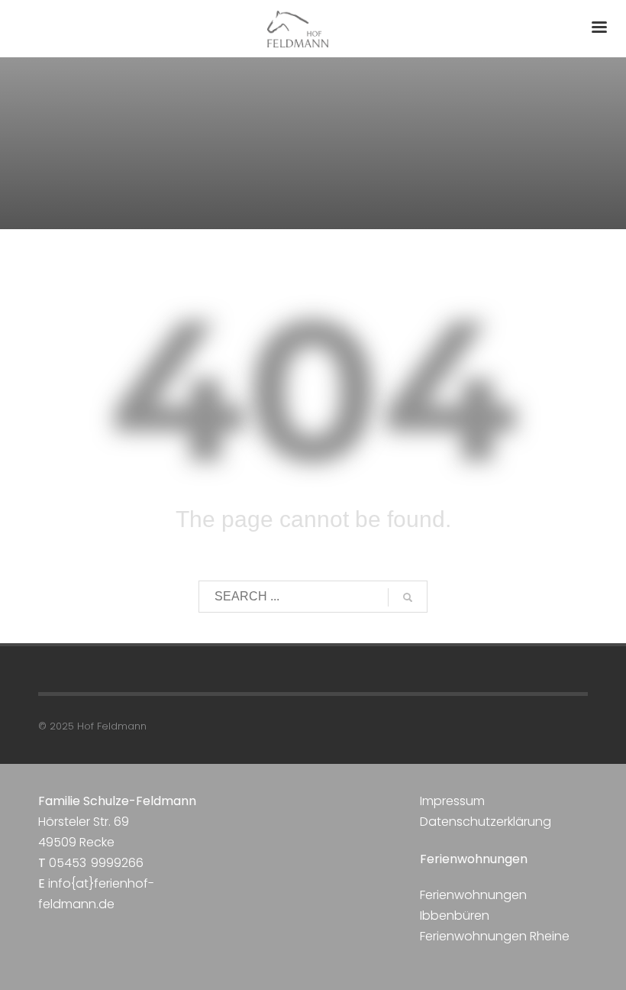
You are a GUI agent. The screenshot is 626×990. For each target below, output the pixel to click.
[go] (408, 597)
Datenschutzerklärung (485, 821)
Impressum (452, 801)
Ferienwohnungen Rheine (495, 936)
